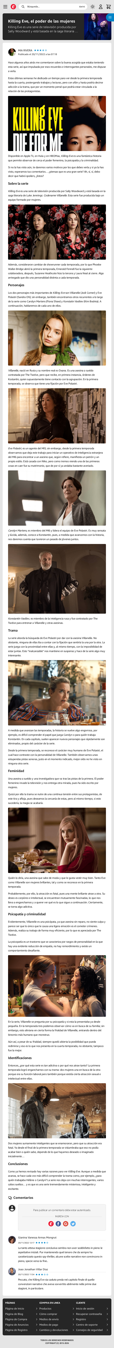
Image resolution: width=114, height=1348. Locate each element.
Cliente (80, 1302)
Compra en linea (49, 1302)
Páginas (10, 1302)
